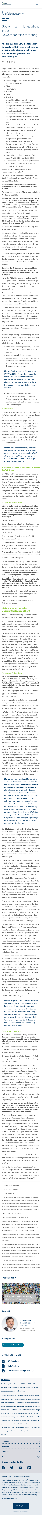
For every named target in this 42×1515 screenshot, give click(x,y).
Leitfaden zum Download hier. (14, 1391)
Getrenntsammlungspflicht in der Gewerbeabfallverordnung (13, 14)
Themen (7, 12)
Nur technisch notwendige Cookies (20, 1511)
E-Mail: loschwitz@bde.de (27, 1330)
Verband (5, 1447)
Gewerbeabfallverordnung (13, 1345)
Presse (5, 1457)
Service (5, 1452)
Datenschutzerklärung (9, 1498)
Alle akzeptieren (21, 1506)
